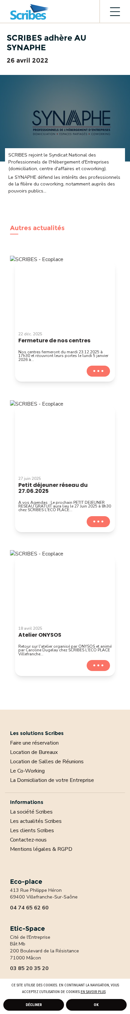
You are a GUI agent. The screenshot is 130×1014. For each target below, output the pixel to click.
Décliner (34, 1004)
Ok (96, 1004)
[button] (107, 992)
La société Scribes (31, 812)
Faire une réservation (34, 743)
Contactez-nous (28, 840)
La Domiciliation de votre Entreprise (52, 780)
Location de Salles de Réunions (47, 761)
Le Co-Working (27, 771)
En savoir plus (93, 992)
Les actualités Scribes (36, 821)
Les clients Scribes (32, 830)
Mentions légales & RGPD (41, 849)
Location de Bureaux (34, 752)
